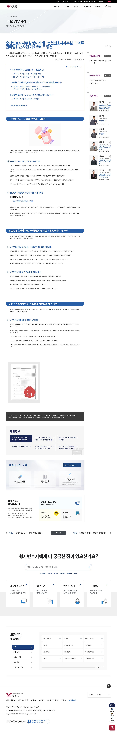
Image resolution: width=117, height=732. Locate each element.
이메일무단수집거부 (52, 700)
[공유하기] (109, 46)
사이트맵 (63, 700)
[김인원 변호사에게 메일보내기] (110, 170)
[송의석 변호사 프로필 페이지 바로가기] (100, 133)
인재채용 (101, 1)
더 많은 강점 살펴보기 (71, 465)
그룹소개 (56, 6)
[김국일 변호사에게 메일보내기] (110, 142)
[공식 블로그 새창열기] (12, 721)
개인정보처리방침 (23, 700)
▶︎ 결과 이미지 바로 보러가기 (18, 105)
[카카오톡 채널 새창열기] (16, 721)
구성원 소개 (87, 6)
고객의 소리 (74, 1)
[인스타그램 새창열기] (23, 721)
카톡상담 (112, 715)
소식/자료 (97, 6)
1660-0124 (88, 1)
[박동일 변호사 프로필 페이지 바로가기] (100, 106)
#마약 (56, 574)
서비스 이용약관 (10, 700)
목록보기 (58, 533)
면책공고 (33, 700)
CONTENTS (75, 67)
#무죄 (76, 574)
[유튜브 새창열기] (20, 721)
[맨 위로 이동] (109, 686)
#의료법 (62, 574)
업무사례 (66, 6)
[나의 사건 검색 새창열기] (8, 721)
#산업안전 (43, 574)
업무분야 (76, 6)
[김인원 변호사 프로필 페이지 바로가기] (100, 174)
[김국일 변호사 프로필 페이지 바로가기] (100, 146)
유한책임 (41, 700)
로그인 (57, 1)
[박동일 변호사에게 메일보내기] (110, 102)
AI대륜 (109, 1)
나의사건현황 (65, 1)
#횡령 (50, 574)
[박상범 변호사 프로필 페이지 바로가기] (100, 120)
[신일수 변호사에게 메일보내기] (110, 156)
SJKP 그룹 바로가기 (95, 695)
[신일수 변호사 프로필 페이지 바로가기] (100, 160)
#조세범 (69, 574)
